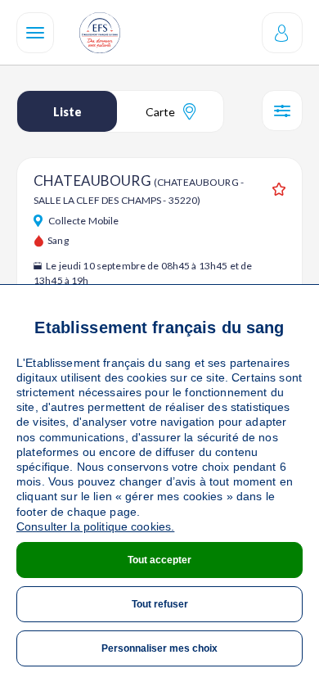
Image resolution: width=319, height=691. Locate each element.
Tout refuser (160, 604)
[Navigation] (35, 32)
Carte (160, 112)
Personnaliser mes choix (159, 648)
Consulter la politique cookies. (95, 526)
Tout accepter (159, 560)
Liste (67, 112)
